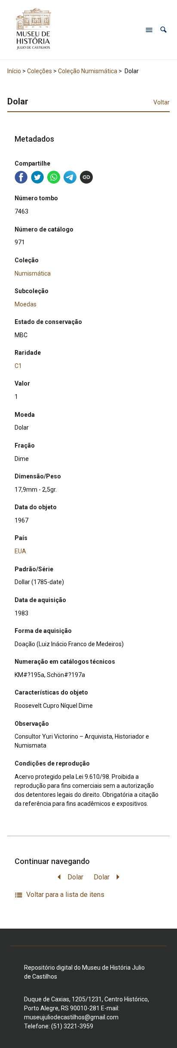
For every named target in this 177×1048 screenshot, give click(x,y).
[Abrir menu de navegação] (149, 30)
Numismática (33, 273)
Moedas (26, 304)
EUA (20, 551)
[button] (163, 29)
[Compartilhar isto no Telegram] (70, 177)
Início (14, 71)
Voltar (161, 102)
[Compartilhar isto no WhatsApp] (53, 177)
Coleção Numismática (87, 71)
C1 (18, 365)
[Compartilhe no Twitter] (37, 177)
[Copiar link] (86, 177)
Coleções (39, 71)
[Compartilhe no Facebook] (21, 177)
